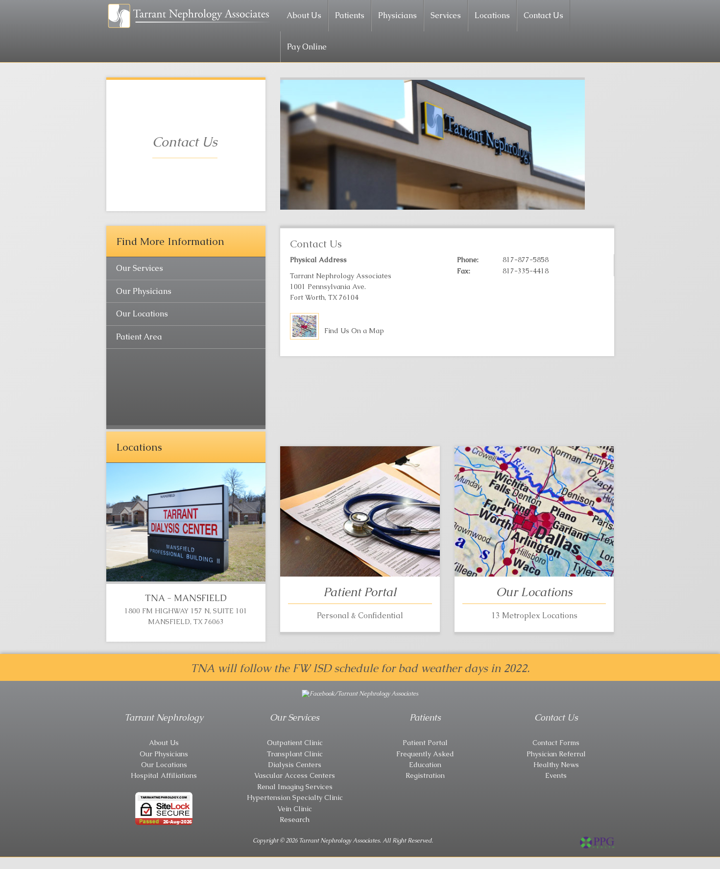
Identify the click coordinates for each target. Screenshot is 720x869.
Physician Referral (556, 753)
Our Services (139, 268)
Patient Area (139, 337)
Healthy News (556, 764)
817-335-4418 (526, 270)
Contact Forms (555, 742)
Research (295, 819)
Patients (349, 15)
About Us (304, 15)
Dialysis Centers (294, 764)
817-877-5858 (526, 259)
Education (425, 764)
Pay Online (307, 47)
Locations (492, 15)
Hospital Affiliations (164, 775)
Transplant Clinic (295, 753)
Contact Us (543, 15)
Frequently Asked (425, 753)
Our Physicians (143, 291)
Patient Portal (425, 742)
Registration (425, 775)
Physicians (397, 15)
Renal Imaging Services (295, 786)
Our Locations (142, 314)
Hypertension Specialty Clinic (295, 797)
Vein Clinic (294, 808)
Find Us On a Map (354, 330)
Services (446, 15)
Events (556, 775)
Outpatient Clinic (295, 742)
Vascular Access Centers (294, 775)
